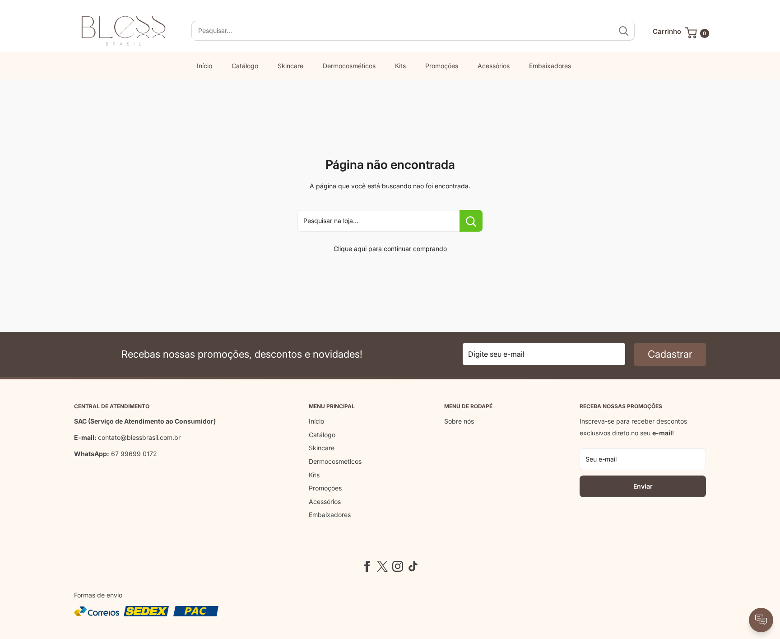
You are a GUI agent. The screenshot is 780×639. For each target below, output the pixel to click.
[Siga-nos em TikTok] (413, 566)
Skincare (290, 66)
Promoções (441, 66)
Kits (400, 66)
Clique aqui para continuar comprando (390, 248)
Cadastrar (670, 354)
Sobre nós (459, 421)
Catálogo (245, 66)
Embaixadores (550, 66)
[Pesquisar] (623, 31)
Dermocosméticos (349, 66)
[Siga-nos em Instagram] (397, 566)
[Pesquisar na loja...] (471, 221)
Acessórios (494, 66)
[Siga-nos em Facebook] (367, 566)
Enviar (643, 486)
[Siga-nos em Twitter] (382, 566)
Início (204, 66)
